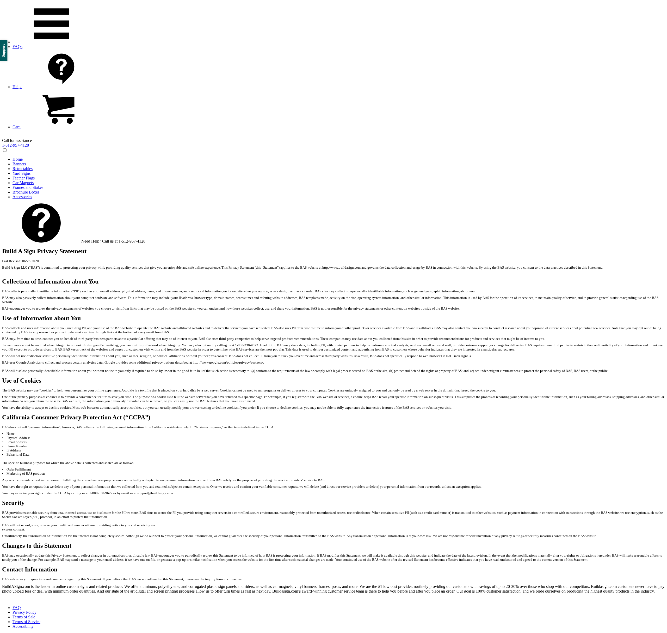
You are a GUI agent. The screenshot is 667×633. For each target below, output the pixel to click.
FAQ (17, 607)
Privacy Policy (24, 612)
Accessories (22, 197)
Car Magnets (23, 182)
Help (17, 87)
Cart (17, 127)
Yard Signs (21, 173)
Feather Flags (24, 178)
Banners (19, 164)
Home (18, 159)
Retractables (23, 168)
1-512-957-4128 (15, 145)
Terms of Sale (24, 617)
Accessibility (23, 626)
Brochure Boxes (26, 192)
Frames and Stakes (28, 187)
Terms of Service (26, 621)
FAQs (17, 46)
